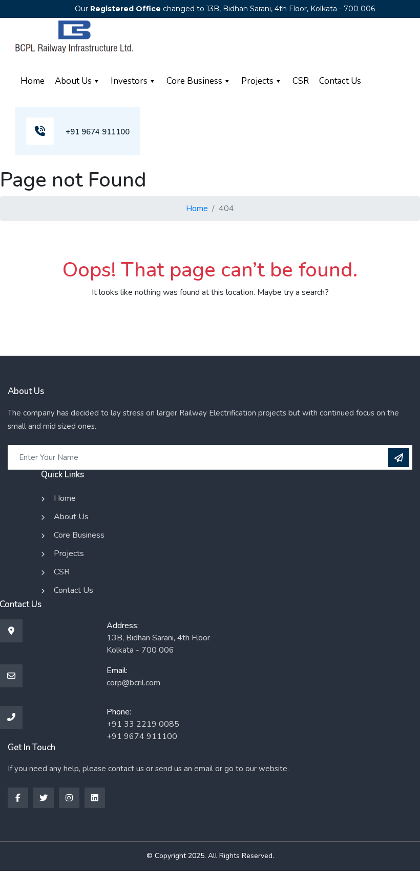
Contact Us (340, 81)
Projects (257, 81)
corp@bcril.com (133, 682)
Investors (129, 81)
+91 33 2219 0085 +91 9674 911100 (143, 730)
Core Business (194, 81)
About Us (73, 81)
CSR (300, 81)
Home (32, 81)
